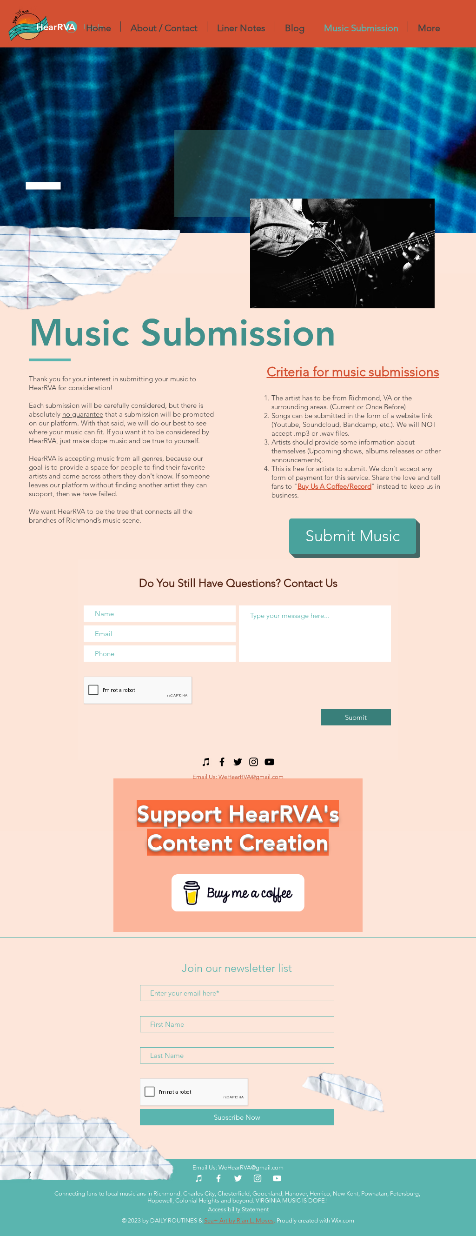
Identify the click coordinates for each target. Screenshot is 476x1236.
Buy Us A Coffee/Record (334, 486)
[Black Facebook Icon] (222, 762)
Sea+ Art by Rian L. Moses (239, 1220)
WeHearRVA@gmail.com (251, 776)
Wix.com (342, 1220)
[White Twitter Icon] (238, 1178)
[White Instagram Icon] (257, 1178)
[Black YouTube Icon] (269, 762)
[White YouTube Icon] (277, 1178)
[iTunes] (206, 762)
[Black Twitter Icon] (238, 762)
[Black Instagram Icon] (253, 762)
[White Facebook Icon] (218, 1178)
